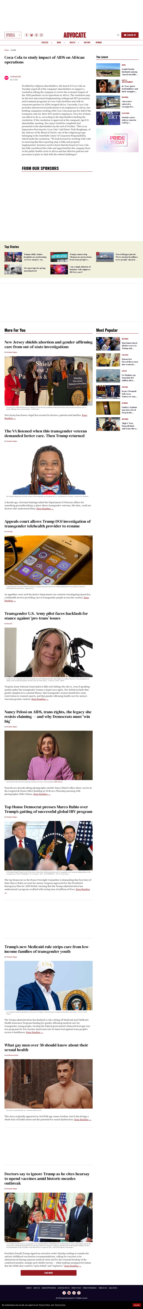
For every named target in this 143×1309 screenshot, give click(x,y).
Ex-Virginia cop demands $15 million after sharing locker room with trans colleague (129, 382)
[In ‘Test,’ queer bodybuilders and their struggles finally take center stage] (108, 86)
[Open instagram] (41, 35)
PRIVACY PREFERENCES (90, 1288)
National (125, 97)
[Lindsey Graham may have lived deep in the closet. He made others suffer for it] (108, 408)
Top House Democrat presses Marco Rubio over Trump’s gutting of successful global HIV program (48, 809)
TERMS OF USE (102, 1288)
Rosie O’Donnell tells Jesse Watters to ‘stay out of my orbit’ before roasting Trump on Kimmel (130, 398)
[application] (117, 140)
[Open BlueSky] (31, 35)
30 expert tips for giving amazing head (34, 269)
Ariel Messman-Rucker (12, 1055)
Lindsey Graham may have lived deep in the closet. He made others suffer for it (129, 414)
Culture (125, 387)
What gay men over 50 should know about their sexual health (46, 1047)
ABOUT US (37, 1288)
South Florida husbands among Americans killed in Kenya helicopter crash (129, 74)
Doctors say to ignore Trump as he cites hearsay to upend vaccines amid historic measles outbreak (47, 1178)
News (59, 42)
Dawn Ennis (9, 623)
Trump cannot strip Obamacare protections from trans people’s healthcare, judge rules (81, 258)
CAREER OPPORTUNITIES (49, 1288)
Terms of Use (60, 1305)
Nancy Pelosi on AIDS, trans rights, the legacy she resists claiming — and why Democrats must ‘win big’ (47, 716)
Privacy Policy (44, 1305)
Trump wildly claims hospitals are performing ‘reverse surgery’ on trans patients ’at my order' (35, 259)
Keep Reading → (45, 508)
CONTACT (29, 1288)
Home (6, 50)
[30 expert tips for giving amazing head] (13, 269)
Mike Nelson (58, 782)
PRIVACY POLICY (76, 1288)
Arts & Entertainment (127, 81)
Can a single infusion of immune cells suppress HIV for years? (80, 269)
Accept (136, 1305)
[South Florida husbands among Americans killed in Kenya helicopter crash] (108, 70)
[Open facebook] (26, 35)
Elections (125, 113)
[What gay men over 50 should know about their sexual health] (48, 1084)
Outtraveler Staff (16, 76)
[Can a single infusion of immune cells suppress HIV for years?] (59, 269)
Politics (45, 42)
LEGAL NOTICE (113, 1288)
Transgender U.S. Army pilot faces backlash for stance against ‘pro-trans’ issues (46, 616)
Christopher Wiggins (11, 352)
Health (72, 42)
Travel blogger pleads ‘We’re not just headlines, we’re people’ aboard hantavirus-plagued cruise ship (127, 259)
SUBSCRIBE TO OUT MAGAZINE (10, 35)
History (87, 42)
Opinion (99, 42)
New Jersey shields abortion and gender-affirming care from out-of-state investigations (48, 344)
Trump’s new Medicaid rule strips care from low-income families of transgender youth (47, 949)
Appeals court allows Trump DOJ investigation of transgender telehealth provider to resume (47, 524)
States (124, 371)
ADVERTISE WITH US (64, 1288)
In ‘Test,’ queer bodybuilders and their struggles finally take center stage (130, 91)
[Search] (118, 35)
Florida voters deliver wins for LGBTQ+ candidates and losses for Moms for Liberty (129, 124)
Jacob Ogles (9, 531)
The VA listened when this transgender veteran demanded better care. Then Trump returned (45, 433)
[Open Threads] (36, 35)
